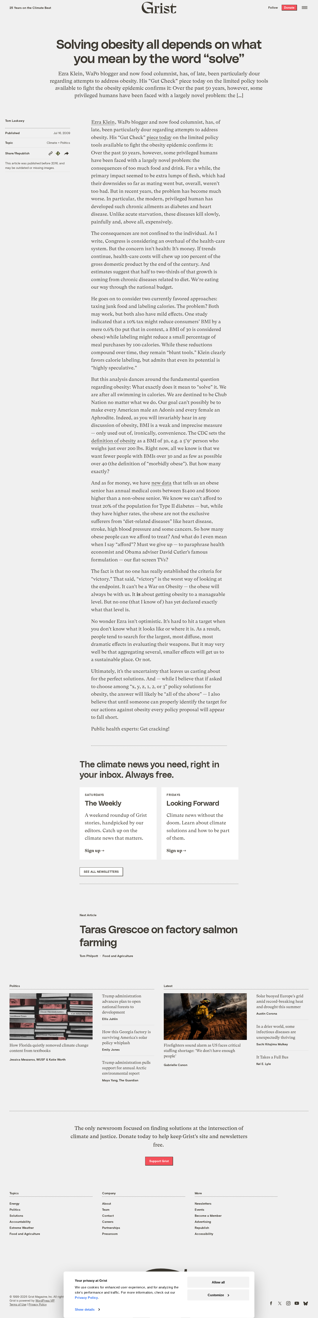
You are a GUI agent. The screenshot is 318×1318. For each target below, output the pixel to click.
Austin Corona (266, 1013)
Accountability (20, 1221)
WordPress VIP (45, 1300)
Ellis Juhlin (110, 1019)
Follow (273, 7)
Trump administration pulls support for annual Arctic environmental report (126, 1068)
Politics (15, 1209)
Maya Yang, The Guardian (120, 1080)
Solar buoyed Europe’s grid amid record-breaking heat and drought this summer (279, 1001)
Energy (14, 1203)
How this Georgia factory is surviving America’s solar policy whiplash (126, 1037)
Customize (216, 1295)
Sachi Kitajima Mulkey (272, 1044)
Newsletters (203, 1203)
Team (105, 1209)
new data (161, 483)
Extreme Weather (22, 1227)
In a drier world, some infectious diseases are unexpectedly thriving (276, 1031)
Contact (108, 1215)
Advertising (203, 1221)
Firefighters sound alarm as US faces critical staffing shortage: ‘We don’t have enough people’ (202, 1050)
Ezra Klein (103, 122)
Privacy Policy (38, 1304)
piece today (159, 137)
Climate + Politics (58, 142)
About (106, 1203)
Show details (85, 1309)
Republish (202, 1227)
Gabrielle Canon (175, 1065)
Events (199, 1209)
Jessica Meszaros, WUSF (27, 1059)
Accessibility (204, 1234)
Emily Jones (111, 1049)
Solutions (16, 1215)
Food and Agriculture (118, 956)
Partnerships (111, 1227)
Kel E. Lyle (263, 1064)
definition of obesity (113, 441)
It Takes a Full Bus (272, 1057)
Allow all (218, 1282)
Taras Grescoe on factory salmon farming (159, 935)
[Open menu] (304, 7)
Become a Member (208, 1215)
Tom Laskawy (14, 120)
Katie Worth (57, 1059)
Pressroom (110, 1234)
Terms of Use (18, 1304)
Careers (107, 1221)
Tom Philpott (89, 956)
